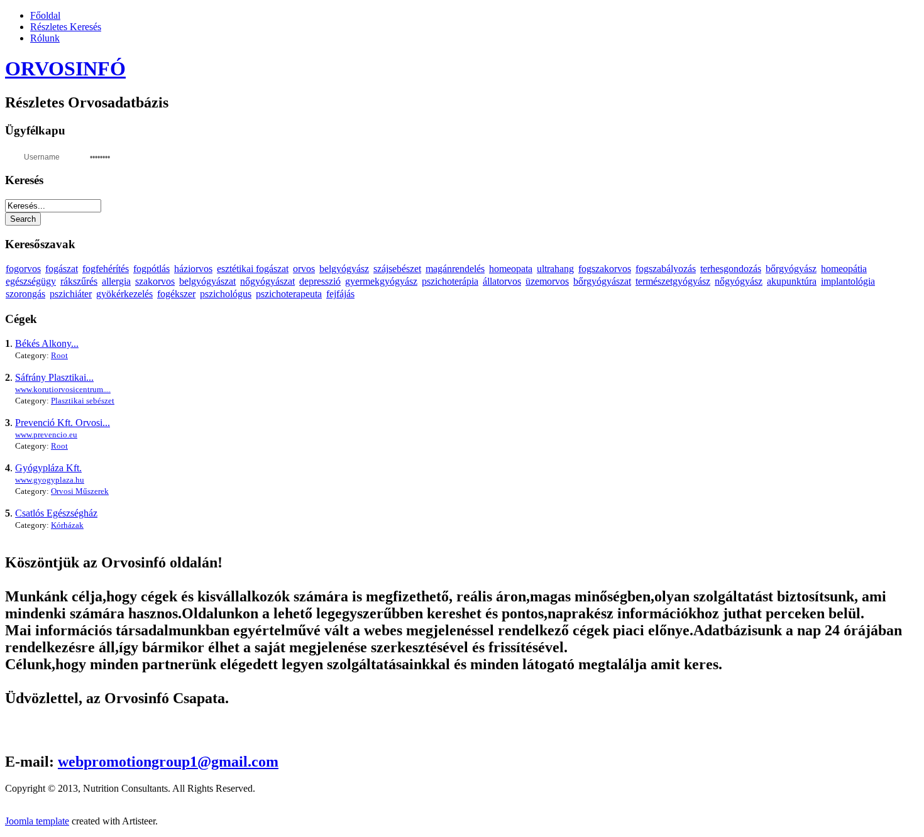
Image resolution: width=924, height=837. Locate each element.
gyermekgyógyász (381, 281)
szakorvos (155, 281)
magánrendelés (455, 268)
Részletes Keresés (65, 26)
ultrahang (555, 268)
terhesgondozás (730, 268)
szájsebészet (397, 268)
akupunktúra (792, 281)
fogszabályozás (665, 268)
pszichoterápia (450, 281)
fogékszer (176, 293)
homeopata (510, 268)
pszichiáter (71, 293)
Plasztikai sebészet (82, 400)
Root (59, 355)
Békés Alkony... (47, 343)
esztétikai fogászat (253, 268)
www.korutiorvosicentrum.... (63, 389)
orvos (304, 268)
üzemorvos (547, 281)
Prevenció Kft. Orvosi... (62, 422)
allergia (116, 281)
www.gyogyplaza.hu (49, 479)
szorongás (25, 293)
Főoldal (45, 15)
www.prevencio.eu (46, 434)
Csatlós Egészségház (56, 513)
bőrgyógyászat (602, 281)
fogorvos (23, 268)
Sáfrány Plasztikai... (54, 377)
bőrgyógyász (791, 268)
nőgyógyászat (267, 281)
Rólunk (45, 38)
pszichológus (225, 293)
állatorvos (502, 281)
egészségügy (31, 281)
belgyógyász (344, 268)
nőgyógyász (738, 281)
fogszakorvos (604, 268)
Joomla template (37, 821)
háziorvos (193, 268)
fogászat (61, 268)
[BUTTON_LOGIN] (143, 156)
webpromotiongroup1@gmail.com (168, 761)
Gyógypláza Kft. (48, 467)
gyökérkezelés (124, 293)
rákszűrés (78, 281)
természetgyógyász (672, 281)
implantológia (848, 281)
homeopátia (844, 268)
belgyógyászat (207, 281)
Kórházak (67, 525)
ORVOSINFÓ (65, 68)
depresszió (320, 281)
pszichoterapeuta (289, 293)
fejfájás (340, 293)
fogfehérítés (105, 268)
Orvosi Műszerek (80, 491)
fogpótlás (151, 268)
